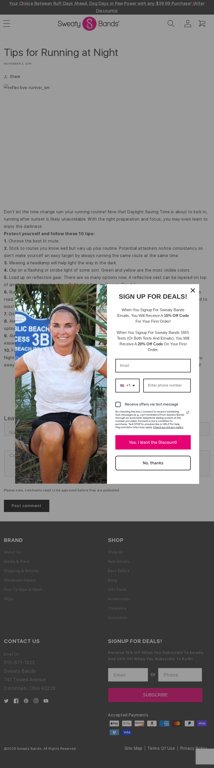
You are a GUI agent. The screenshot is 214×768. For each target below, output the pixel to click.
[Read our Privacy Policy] (188, 412)
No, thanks (153, 462)
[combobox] (127, 385)
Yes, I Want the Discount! (153, 442)
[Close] (193, 290)
